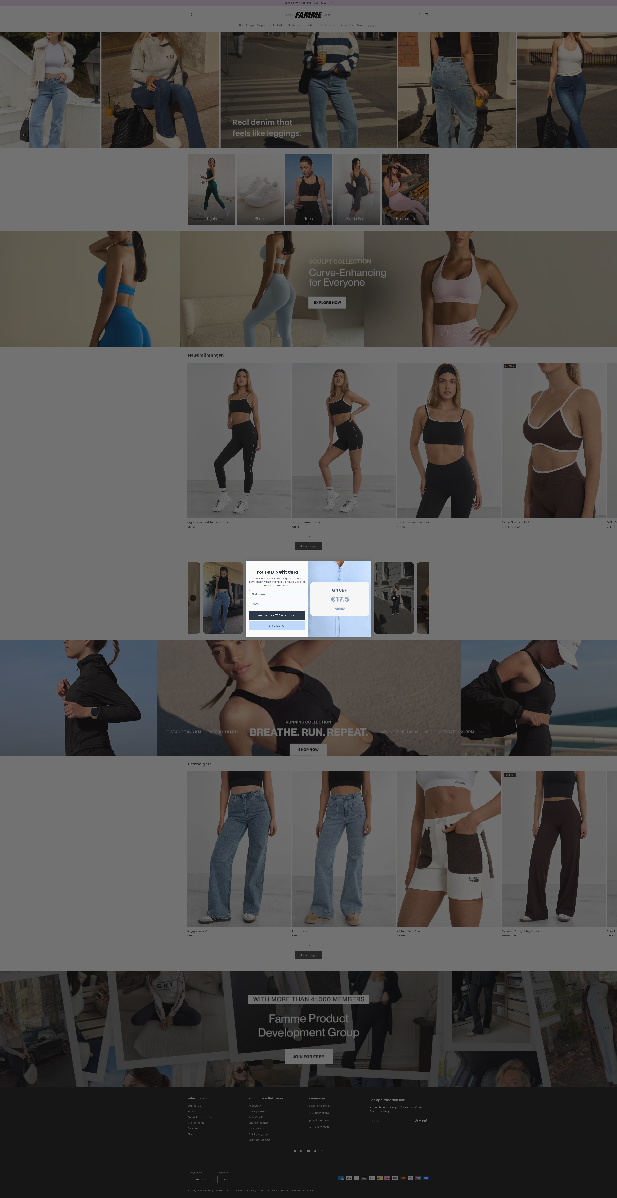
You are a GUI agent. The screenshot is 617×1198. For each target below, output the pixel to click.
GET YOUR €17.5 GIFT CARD (277, 615)
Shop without (277, 626)
